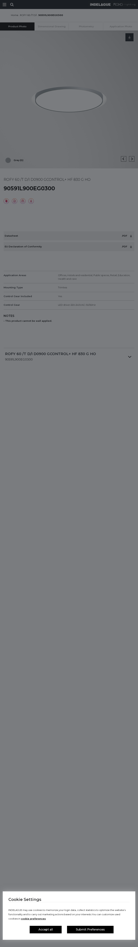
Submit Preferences (90, 929)
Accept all (45, 929)
